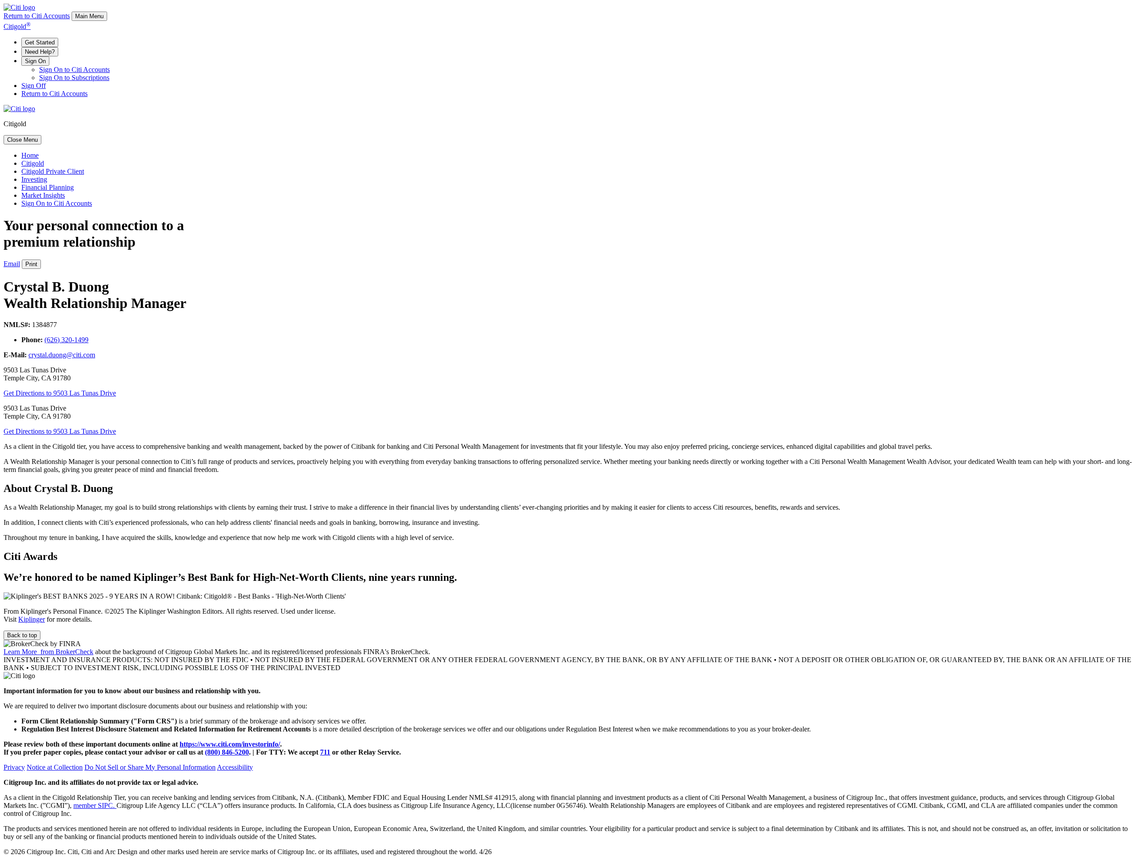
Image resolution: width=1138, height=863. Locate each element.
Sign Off (33, 85)
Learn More (48, 651)
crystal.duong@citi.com (61, 355)
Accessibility (235, 767)
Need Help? (40, 51)
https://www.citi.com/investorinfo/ (230, 744)
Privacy (14, 767)
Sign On (35, 61)
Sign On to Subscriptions (74, 77)
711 (325, 752)
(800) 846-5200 (227, 752)
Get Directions (60, 393)
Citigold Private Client (52, 171)
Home (30, 155)
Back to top (22, 635)
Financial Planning (47, 187)
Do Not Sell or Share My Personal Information (150, 767)
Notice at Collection (55, 767)
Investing (34, 179)
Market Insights (43, 195)
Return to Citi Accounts (37, 16)
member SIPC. (94, 805)
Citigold (17, 26)
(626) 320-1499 (66, 340)
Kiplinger (31, 619)
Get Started (40, 42)
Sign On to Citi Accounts (74, 69)
